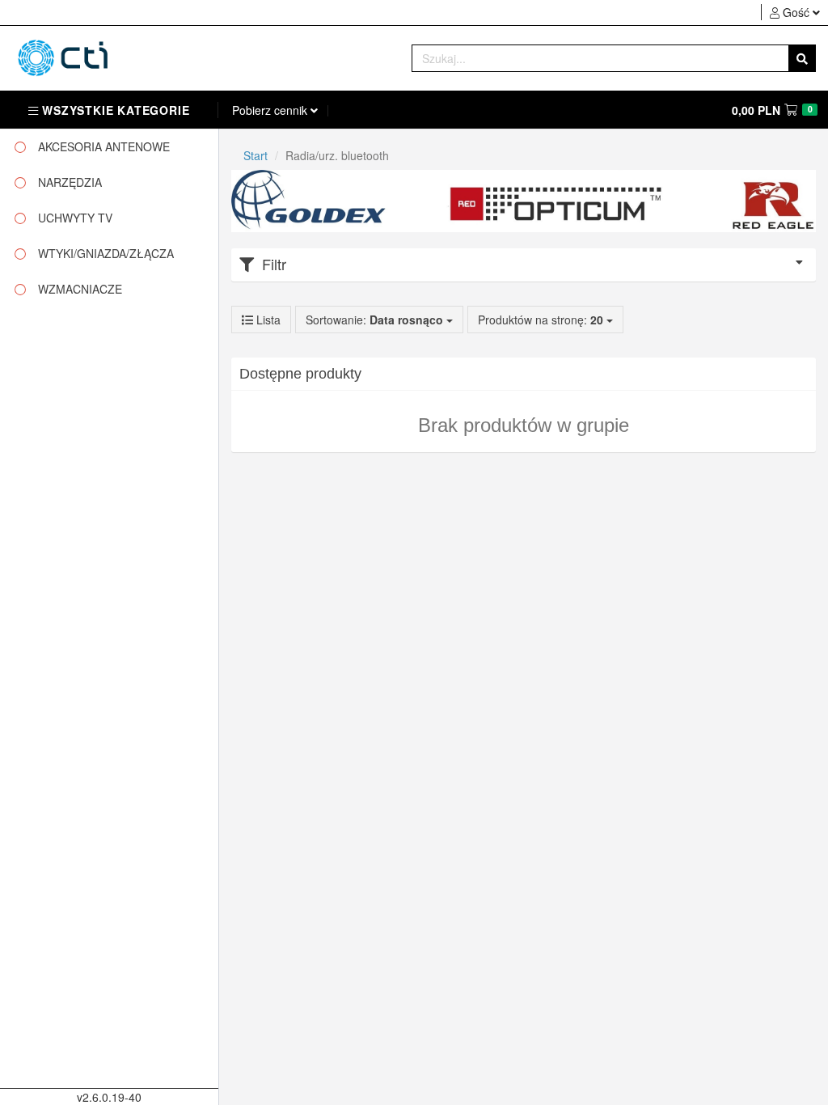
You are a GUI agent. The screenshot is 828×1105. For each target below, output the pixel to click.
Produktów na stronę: (542, 319)
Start (255, 155)
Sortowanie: (374, 319)
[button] (794, 12)
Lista (267, 319)
